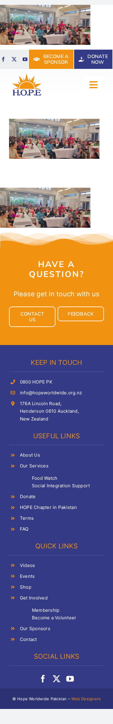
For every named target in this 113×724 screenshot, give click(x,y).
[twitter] (14, 59)
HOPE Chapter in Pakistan (48, 507)
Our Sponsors (35, 628)
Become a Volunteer (54, 618)
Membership (45, 610)
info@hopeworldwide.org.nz (51, 393)
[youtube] (25, 59)
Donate (28, 496)
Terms (27, 518)
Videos (27, 565)
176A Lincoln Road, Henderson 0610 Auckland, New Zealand (49, 411)
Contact (28, 639)
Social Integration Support (61, 485)
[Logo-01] (27, 74)
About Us (30, 455)
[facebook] (3, 59)
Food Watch (44, 478)
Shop (25, 587)
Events (27, 576)
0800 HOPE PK (36, 382)
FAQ (24, 529)
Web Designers (86, 698)
